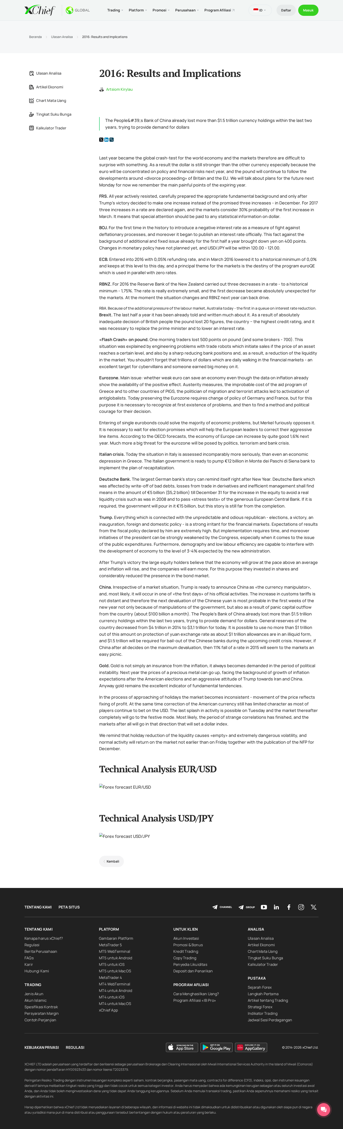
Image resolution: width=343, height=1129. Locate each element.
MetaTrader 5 (110, 944)
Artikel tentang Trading (268, 1000)
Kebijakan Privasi (41, 1047)
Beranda (35, 37)
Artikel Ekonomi (49, 87)
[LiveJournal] (111, 140)
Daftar (286, 10)
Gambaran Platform (116, 938)
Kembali (113, 861)
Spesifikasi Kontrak (41, 1006)
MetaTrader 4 (110, 977)
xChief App (108, 1010)
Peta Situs (69, 907)
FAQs (29, 957)
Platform (109, 929)
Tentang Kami (38, 907)
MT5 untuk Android (115, 957)
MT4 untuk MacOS (115, 1003)
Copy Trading (184, 957)
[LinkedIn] (106, 140)
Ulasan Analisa (62, 37)
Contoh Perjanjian (40, 1019)
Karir (28, 964)
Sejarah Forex (260, 987)
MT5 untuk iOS (112, 964)
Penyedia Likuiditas (190, 964)
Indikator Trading (262, 1013)
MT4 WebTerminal (114, 984)
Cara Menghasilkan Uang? (196, 993)
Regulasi (32, 944)
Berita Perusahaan (40, 951)
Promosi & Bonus (188, 944)
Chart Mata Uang (51, 100)
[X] (101, 140)
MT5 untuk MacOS (115, 971)
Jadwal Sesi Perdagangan (270, 1019)
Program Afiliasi (217, 10)
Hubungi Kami (36, 971)
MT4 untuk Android (115, 990)
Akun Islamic (35, 1000)
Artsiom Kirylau (119, 89)
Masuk (308, 10)
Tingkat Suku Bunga (53, 114)
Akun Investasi (186, 938)
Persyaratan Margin (41, 1013)
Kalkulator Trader (51, 128)
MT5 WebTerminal (114, 951)
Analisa (256, 929)
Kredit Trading (185, 951)
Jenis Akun (33, 993)
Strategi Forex (260, 1006)
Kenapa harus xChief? (43, 938)
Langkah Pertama (263, 993)
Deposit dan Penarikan (193, 971)
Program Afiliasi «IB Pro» (194, 1000)
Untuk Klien (185, 929)
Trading (32, 984)
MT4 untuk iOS (112, 997)
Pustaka (257, 978)
